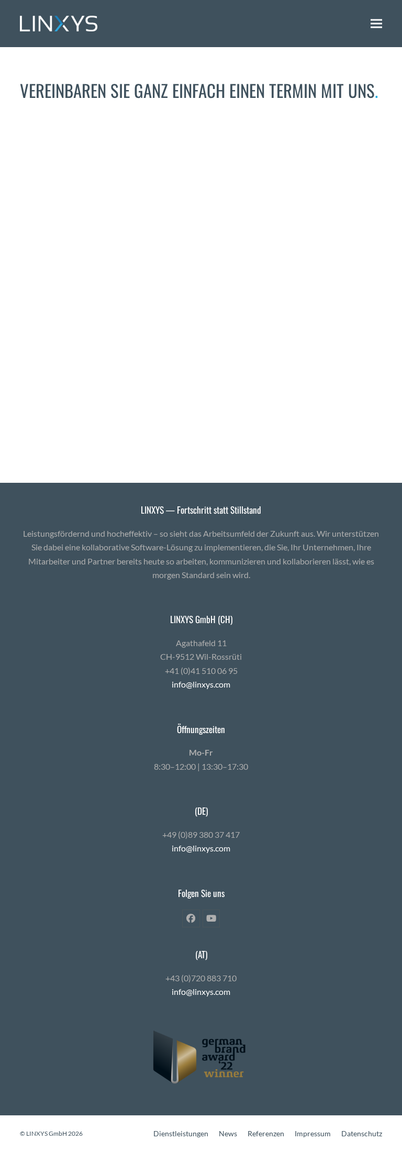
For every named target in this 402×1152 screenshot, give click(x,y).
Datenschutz (361, 1133)
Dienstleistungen (180, 1133)
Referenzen (266, 1133)
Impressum (313, 1133)
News (228, 1133)
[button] (376, 23)
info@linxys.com (201, 684)
